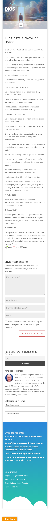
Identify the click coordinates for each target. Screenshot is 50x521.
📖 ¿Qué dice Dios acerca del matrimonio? (24, 443)
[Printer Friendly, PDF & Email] (16, 247)
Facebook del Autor (12, 487)
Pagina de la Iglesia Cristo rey (16, 475)
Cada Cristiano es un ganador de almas (23, 453)
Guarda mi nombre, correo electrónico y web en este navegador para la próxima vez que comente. (24, 324)
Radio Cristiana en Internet (15, 479)
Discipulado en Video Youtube (16, 483)
